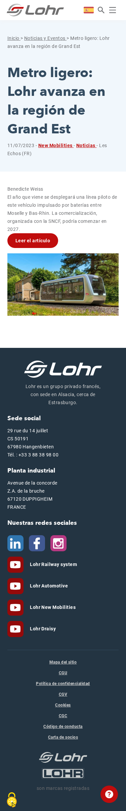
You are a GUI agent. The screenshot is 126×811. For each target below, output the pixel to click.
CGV (63, 694)
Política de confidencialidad (63, 683)
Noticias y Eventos (45, 38)
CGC (63, 715)
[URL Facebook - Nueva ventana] (37, 543)
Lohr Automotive (48, 585)
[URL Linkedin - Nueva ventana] (15, 543)
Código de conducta (63, 726)
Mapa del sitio (63, 662)
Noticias (86, 145)
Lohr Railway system (53, 564)
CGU (63, 673)
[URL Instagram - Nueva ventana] (58, 543)
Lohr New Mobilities (52, 607)
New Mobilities (56, 145)
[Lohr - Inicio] (35, 10)
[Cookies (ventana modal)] (12, 800)
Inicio (13, 38)
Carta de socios (63, 737)
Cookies (63, 705)
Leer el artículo (32, 240)
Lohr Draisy (42, 628)
